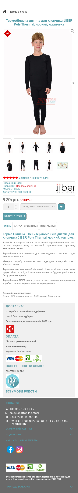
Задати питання (14, 216)
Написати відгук (40, 178)
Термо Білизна (18, 11)
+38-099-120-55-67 (22, 408)
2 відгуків (23, 178)
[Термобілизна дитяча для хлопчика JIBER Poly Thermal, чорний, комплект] (39, 82)
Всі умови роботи (21, 391)
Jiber (19, 183)
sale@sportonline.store (24, 412)
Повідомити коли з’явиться (38, 207)
